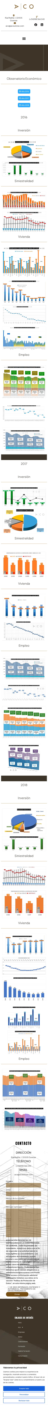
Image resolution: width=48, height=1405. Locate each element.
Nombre (9, 1181)
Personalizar (24, 1394)
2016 (24, 117)
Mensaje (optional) (14, 1207)
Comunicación (22, 1356)
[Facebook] (36, 24)
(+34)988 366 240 (37, 19)
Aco (19, 1327)
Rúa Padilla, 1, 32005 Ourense (23, 1157)
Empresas (21, 1332)
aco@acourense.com (15, 26)
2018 (24, 785)
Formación (21, 1346)
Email (8, 1190)
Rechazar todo (24, 1401)
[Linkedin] (42, 24)
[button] (24, 38)
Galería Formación (24, 1351)
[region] (24, 1384)
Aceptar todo (24, 1388)
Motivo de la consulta (15, 1198)
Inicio (19, 1323)
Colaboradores (23, 1341)
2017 (24, 463)
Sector (20, 1337)
